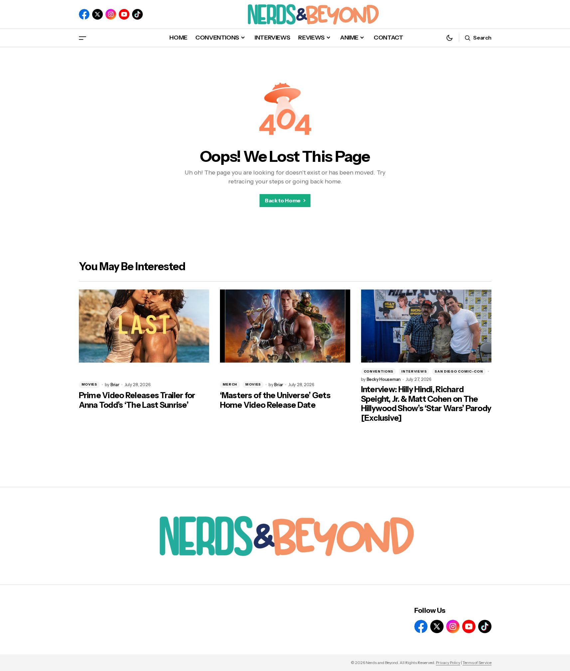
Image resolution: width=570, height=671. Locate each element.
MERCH (230, 384)
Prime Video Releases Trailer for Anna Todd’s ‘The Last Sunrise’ (137, 400)
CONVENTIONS (379, 371)
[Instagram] (110, 14)
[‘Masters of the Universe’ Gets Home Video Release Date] (285, 326)
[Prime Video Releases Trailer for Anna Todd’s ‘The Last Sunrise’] (144, 326)
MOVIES (89, 384)
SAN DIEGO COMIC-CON (459, 371)
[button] (83, 38)
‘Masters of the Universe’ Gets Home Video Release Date (275, 400)
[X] (97, 14)
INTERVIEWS (414, 371)
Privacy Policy (448, 662)
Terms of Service (477, 662)
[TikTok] (137, 14)
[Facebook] (84, 14)
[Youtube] (124, 14)
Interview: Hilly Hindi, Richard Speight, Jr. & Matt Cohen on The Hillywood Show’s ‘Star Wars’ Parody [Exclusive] (426, 404)
